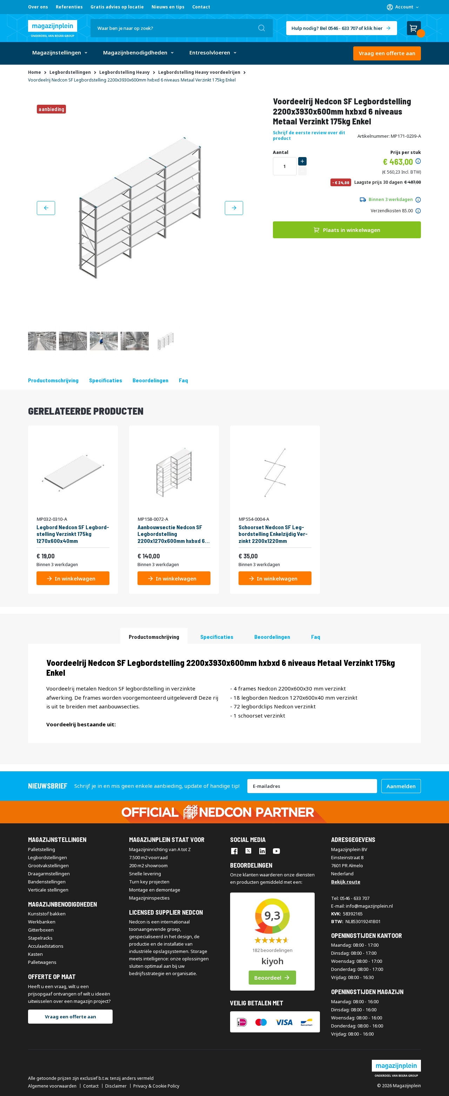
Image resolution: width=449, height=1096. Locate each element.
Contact (201, 7)
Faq (183, 380)
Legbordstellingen (47, 857)
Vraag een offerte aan (387, 53)
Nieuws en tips (168, 7)
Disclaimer (116, 1086)
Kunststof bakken (47, 913)
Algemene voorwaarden (52, 1086)
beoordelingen (150, 380)
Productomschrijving (53, 380)
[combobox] (182, 28)
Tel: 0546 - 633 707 (350, 898)
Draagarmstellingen (49, 873)
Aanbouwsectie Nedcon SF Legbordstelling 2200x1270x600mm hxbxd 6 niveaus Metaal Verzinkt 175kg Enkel (171, 534)
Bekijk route (345, 881)
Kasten (35, 954)
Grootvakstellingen (48, 865)
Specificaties (105, 380)
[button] (402, 7)
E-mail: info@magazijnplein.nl (362, 906)
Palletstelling (41, 849)
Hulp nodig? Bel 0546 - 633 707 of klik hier (337, 28)
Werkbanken (41, 922)
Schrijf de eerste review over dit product (309, 135)
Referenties (69, 7)
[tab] (154, 636)
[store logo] (52, 28)
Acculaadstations (45, 946)
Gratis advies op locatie (117, 7)
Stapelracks (40, 938)
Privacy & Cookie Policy (156, 1086)
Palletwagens (42, 962)
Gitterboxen (41, 930)
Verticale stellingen (48, 890)
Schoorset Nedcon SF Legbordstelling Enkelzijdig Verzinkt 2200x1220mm (273, 534)
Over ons (38, 7)
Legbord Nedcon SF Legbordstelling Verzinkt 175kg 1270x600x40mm (72, 534)
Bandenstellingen (47, 881)
